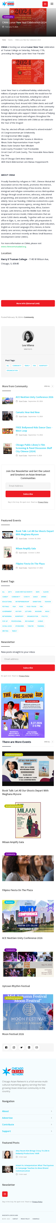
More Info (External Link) (28, 303)
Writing (5, 631)
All (8, 366)
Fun (34, 366)
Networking (7, 616)
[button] (52, 4)
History (18, 611)
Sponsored (19, 626)
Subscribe (45, 4)
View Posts (28, 349)
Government (7, 611)
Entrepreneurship (22, 602)
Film (14, 606)
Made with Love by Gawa (10, 1215)
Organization (12, 370)
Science (40, 621)
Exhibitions (37, 602)
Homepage (35, 1219)
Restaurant (29, 621)
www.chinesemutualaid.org (13, 246)
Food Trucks (31, 606)
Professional (16, 621)
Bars (38, 592)
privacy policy (25, 1219)
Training (40, 626)
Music (47, 611)
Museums (38, 611)
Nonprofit (43, 366)
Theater (30, 626)
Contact (15, 1219)
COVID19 (26, 597)
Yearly (27, 366)
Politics (45, 616)
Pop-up (5, 621)
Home (4, 40)
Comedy (5, 597)
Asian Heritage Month (23, 592)
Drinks (43, 597)
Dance (35, 597)
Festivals (5, 606)
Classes (46, 592)
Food (21, 606)
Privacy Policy (43, 502)
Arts (10, 592)
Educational (7, 602)
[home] (8, 4)
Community (8, 17)
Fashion (48, 602)
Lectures (28, 611)
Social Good (7, 626)
